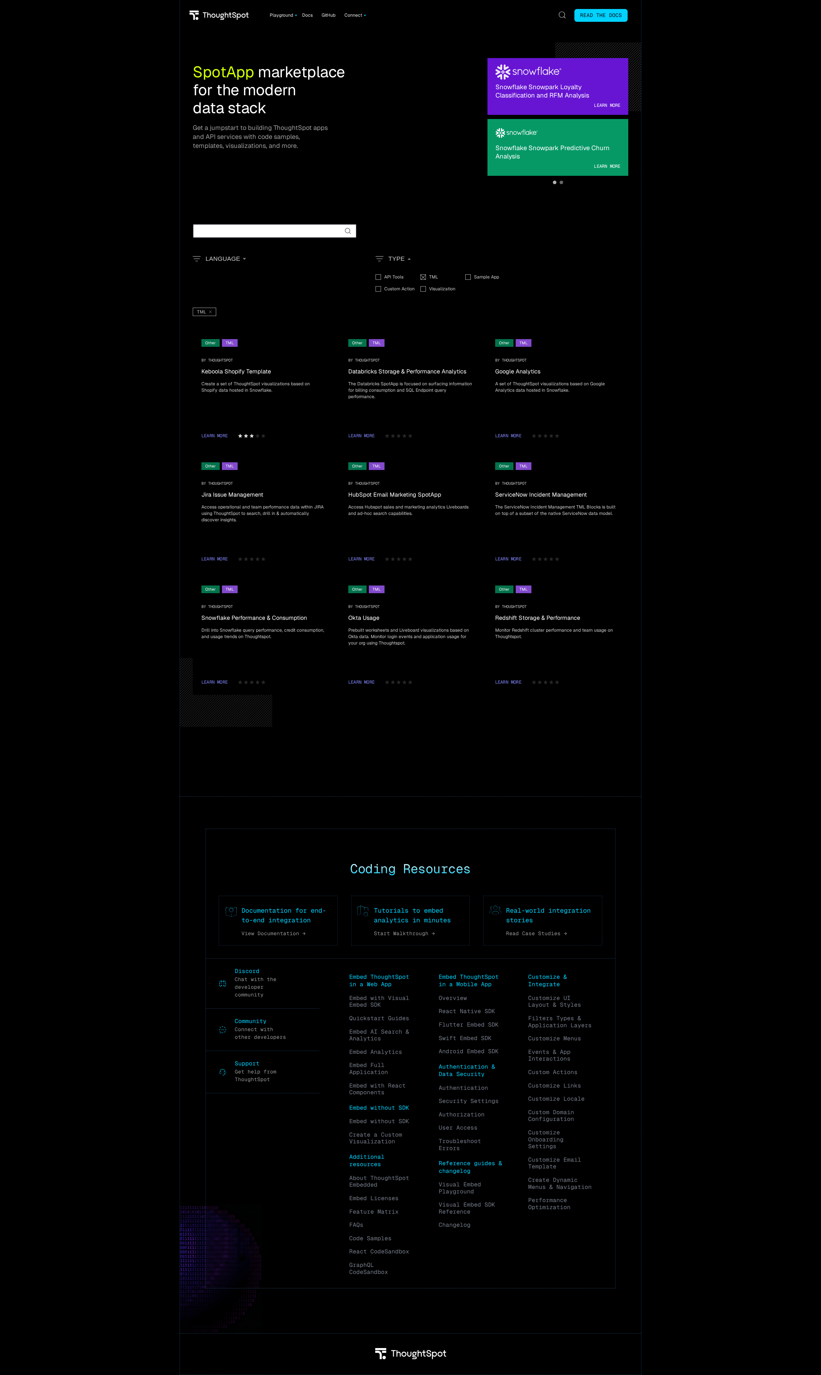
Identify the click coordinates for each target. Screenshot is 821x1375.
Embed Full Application (368, 1068)
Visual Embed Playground (460, 1188)
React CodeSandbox (379, 1251)
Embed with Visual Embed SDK (379, 1001)
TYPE (396, 258)
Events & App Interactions (549, 1055)
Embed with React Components (377, 1089)
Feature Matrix (374, 1211)
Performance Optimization (549, 1203)
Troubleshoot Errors (460, 1144)
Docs (307, 15)
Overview (453, 998)
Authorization (462, 1114)
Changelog (454, 1224)
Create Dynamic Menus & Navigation (560, 1183)
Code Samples (370, 1238)
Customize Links (554, 1085)
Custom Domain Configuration (551, 1115)
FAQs (356, 1224)
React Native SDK (467, 1011)
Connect (353, 15)
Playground (281, 15)
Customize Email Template (554, 1163)
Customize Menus (554, 1038)
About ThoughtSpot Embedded (379, 1181)
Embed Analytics (375, 1051)
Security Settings (469, 1101)
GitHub (328, 15)
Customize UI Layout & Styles (554, 1001)
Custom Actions (553, 1072)
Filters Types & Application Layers (560, 1021)
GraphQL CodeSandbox (368, 1268)
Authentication (463, 1087)
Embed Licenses (374, 1198)
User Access (458, 1127)
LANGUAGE (223, 258)
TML (201, 311)
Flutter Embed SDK (469, 1024)
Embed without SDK (379, 1121)
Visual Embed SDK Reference (467, 1208)
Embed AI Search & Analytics (379, 1035)
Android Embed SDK (469, 1051)
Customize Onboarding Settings (545, 1139)
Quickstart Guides (379, 1018)
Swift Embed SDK (465, 1038)
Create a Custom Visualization (375, 1138)
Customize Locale (556, 1098)
